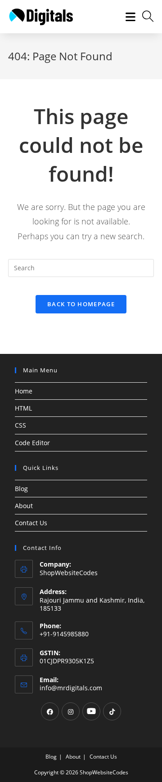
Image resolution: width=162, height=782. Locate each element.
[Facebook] (50, 711)
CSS (20, 425)
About (24, 505)
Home (23, 391)
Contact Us (31, 522)
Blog (21, 488)
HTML (23, 408)
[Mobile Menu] (127, 16)
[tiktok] (112, 711)
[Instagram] (71, 711)
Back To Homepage (81, 304)
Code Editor (32, 442)
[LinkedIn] (91, 711)
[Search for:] (144, 16)
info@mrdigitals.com (71, 688)
